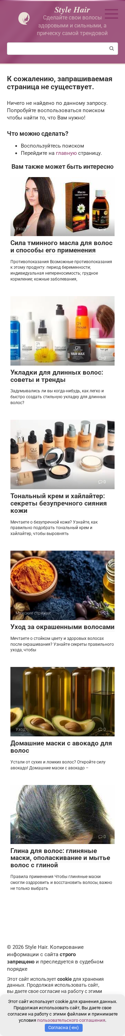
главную (66, 153)
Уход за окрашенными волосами (62, 627)
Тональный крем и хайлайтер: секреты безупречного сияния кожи (58, 503)
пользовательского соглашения (71, 1020)
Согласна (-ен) (63, 1027)
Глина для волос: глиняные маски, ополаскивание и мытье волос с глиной (60, 858)
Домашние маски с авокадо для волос (61, 746)
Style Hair (72, 9)
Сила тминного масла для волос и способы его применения (61, 246)
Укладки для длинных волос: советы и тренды (56, 376)
